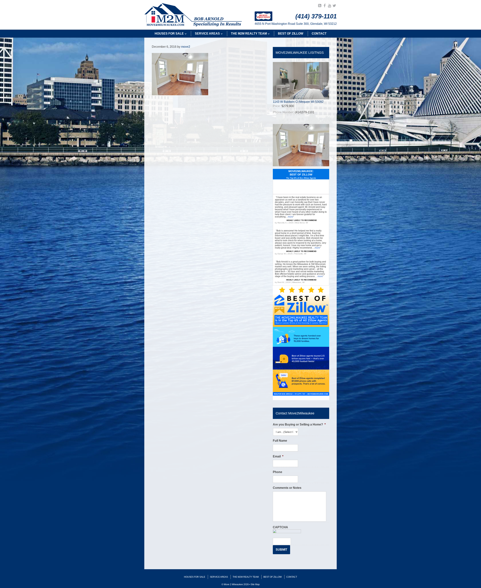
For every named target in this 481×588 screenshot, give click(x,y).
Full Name (280, 440)
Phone (277, 472)
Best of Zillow (272, 577)
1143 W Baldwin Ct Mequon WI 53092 (298, 101)
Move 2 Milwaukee (193, 15)
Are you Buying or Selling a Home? (299, 424)
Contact (291, 577)
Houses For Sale (194, 577)
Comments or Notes (287, 487)
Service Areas (219, 577)
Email (278, 456)
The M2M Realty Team (246, 577)
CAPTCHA (280, 527)
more (290, 216)
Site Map (255, 584)
